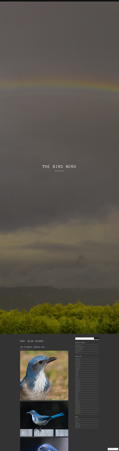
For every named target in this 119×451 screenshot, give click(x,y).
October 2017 (77, 387)
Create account (77, 419)
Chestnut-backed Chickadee (79, 347)
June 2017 (77, 395)
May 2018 (76, 375)
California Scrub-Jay (32, 347)
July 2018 (76, 371)
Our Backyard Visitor (78, 345)
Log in (76, 421)
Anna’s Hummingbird (78, 348)
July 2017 (76, 393)
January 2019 (77, 360)
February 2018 (77, 380)
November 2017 (77, 386)
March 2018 (77, 378)
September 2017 (78, 389)
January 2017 (77, 404)
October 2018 (77, 366)
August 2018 (77, 369)
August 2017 (77, 391)
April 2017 (77, 398)
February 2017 (77, 402)
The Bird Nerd (59, 166)
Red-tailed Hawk (78, 350)
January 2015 (77, 407)
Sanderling (77, 352)
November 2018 (77, 364)
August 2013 (77, 413)
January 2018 (77, 382)
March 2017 (77, 400)
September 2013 (78, 411)
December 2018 (77, 362)
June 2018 (77, 373)
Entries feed (77, 423)
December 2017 (77, 384)
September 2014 (78, 409)
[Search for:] (87, 338)
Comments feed (77, 425)
